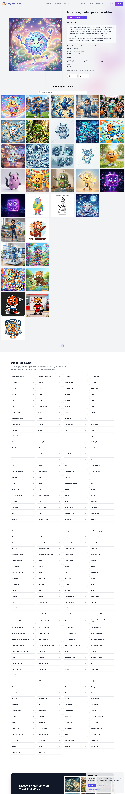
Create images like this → (77, 17)
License (69, 70)
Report (83, 51)
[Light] (106, 4)
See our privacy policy (94, 789)
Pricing (97, 4)
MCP (91, 4)
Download (85, 76)
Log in (111, 4)
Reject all (101, 785)
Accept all (92, 785)
